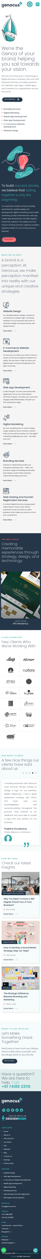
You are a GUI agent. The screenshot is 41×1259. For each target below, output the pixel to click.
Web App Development (14, 120)
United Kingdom (8, 1243)
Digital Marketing (11, 112)
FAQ (5, 1146)
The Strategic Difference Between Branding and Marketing (16, 996)
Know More (8, 239)
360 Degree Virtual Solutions (14, 1198)
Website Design (11, 130)
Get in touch (9, 1061)
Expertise (7, 1149)
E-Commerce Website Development (14, 125)
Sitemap (7, 1160)
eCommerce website (17, 358)
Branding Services (12, 109)
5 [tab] (35, 773)
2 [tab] (26, 773)
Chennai (5, 1229)
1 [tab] (23, 773)
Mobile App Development (15, 116)
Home (6, 1131)
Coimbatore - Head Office (12, 1225)
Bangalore (6, 1232)
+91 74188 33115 (16, 1086)
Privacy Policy (9, 1163)
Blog (5, 1153)
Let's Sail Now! (10, 99)
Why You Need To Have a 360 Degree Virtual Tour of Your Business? (19, 902)
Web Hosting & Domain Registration (17, 1194)
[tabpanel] (20, 812)
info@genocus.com (9, 1206)
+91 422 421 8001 (7, 1217)
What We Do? (9, 1139)
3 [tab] (29, 773)
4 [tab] (32, 773)
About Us (7, 1135)
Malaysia (5, 1240)
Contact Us (8, 1156)
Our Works (7, 1142)
